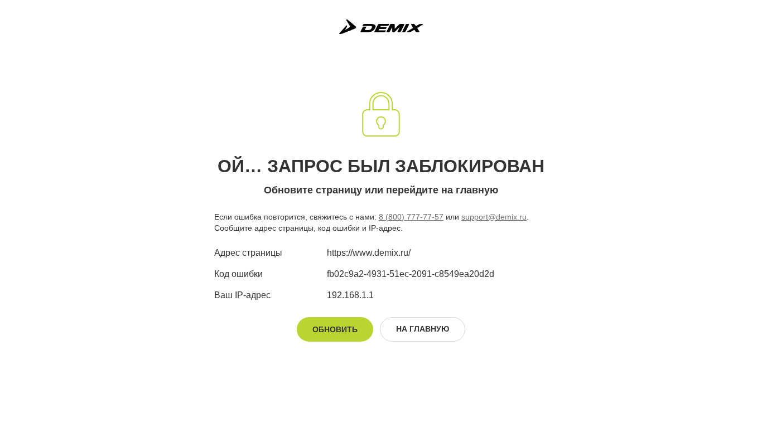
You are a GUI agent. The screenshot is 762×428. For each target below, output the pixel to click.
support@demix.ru (494, 216)
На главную (422, 328)
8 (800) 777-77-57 (411, 216)
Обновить (335, 329)
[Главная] (381, 27)
